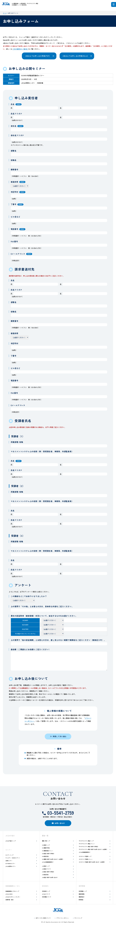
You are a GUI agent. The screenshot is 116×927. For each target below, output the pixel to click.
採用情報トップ (83, 891)
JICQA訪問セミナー (10, 866)
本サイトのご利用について (43, 918)
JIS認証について (46, 869)
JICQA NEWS (9, 894)
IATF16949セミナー (10, 863)
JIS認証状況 (45, 874)
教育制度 (81, 900)
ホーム (4, 13)
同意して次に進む (59, 736)
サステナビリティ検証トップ (86, 841)
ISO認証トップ (46, 845)
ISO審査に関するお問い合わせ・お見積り (52, 859)
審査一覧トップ (46, 841)
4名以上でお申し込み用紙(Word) (75, 56)
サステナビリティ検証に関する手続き (88, 846)
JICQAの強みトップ (10, 841)
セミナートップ (9, 855)
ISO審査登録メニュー (47, 851)
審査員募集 (81, 894)
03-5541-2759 (60, 812)
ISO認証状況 (45, 856)
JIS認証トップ (46, 866)
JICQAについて (46, 894)
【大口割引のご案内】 (20, 49)
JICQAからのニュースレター (12, 897)
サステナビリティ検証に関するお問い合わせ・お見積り (93, 849)
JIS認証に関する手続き (48, 872)
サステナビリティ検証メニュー (87, 844)
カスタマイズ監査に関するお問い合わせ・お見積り (92, 862)
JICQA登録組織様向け (47, 862)
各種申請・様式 (9, 900)
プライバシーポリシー (62, 918)
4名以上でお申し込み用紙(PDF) (37, 56)
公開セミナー (8, 860)
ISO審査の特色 (46, 848)
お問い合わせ (60, 823)
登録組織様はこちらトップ (12, 891)
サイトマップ (78, 918)
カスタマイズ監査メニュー (85, 859)
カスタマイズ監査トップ (85, 856)
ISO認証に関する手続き (48, 853)
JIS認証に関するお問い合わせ (49, 877)
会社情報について (46, 897)
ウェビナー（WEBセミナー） (12, 858)
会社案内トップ (46, 891)
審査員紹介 (81, 897)
